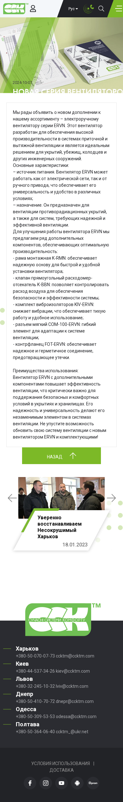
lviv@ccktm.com (72, 686)
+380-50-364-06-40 (35, 731)
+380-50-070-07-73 (35, 655)
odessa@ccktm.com (76, 716)
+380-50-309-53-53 (35, 716)
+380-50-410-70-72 (35, 701)
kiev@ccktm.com (73, 671)
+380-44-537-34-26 (35, 671)
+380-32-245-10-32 (35, 686)
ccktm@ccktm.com (75, 655)
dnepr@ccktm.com (75, 701)
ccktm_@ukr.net (72, 731)
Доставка (62, 770)
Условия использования (60, 763)
